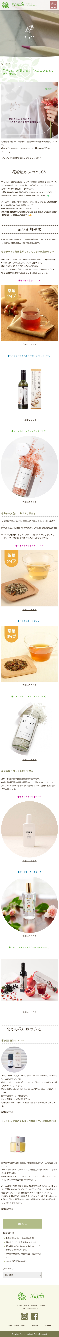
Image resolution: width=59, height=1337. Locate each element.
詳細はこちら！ (29, 344)
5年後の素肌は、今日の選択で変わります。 (23, 1255)
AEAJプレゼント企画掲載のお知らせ (22, 1242)
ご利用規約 (34, 1325)
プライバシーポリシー (16, 1325)
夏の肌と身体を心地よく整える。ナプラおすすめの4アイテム (23, 1248)
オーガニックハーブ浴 (11, 269)
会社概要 (48, 1325)
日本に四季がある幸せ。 (17, 1261)
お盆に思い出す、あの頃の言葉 (20, 1238)
